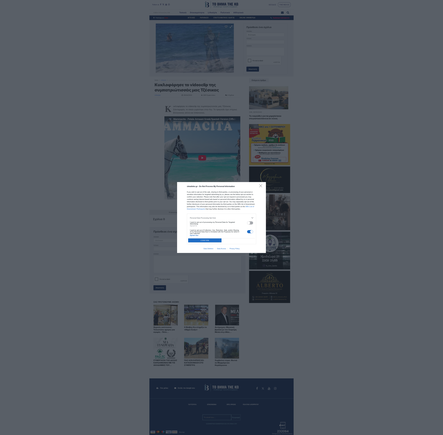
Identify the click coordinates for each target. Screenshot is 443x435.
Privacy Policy (235, 248)
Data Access (221, 248)
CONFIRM (205, 240)
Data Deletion (208, 248)
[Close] (261, 186)
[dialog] (221, 217)
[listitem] (221, 218)
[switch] (250, 222)
